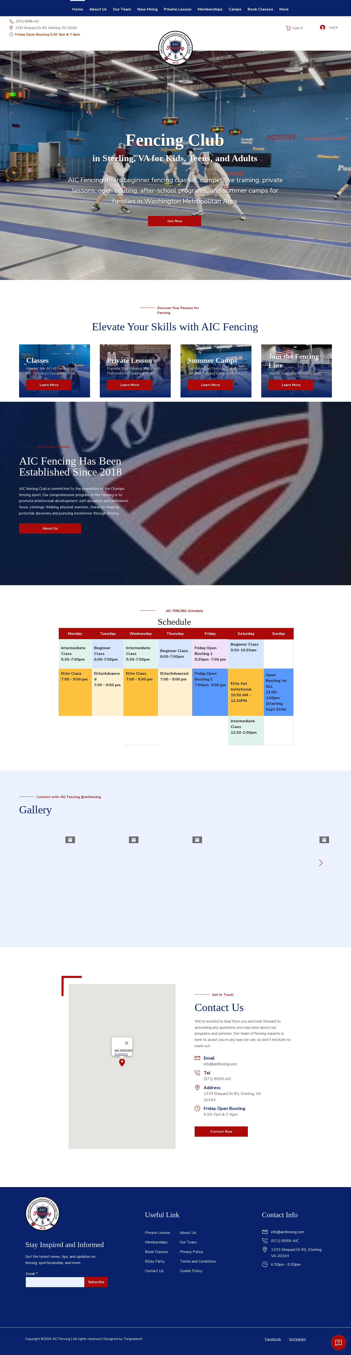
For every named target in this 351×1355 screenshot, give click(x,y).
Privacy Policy (191, 1251)
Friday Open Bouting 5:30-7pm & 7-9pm (47, 34)
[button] (295, 28)
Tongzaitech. (133, 1339)
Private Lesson (157, 1232)
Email (30, 1274)
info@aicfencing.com (220, 1064)
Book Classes (156, 1251)
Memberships (156, 1242)
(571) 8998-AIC (27, 21)
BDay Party (155, 1261)
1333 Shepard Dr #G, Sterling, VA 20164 (46, 28)
